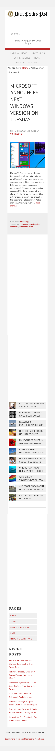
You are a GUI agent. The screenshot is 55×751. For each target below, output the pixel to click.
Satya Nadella (33, 224)
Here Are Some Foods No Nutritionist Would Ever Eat (31, 434)
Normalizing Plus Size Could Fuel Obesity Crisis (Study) (32, 462)
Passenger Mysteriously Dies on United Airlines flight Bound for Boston (22, 685)
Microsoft (24, 224)
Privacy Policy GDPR (19, 627)
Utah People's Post (27, 10)
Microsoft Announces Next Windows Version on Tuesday (24, 103)
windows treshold (26, 227)
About (13, 615)
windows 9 (14, 227)
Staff (12, 633)
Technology (24, 221)
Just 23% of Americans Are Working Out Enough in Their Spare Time (21, 663)
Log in (28, 43)
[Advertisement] (27, 364)
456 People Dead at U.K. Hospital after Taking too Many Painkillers (32, 489)
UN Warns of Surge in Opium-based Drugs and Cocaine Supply (31, 443)
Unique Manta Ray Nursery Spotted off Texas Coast (31, 471)
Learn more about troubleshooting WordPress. (24, 739)
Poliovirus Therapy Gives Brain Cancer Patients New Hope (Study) (22, 675)
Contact (14, 621)
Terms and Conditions (21, 639)
